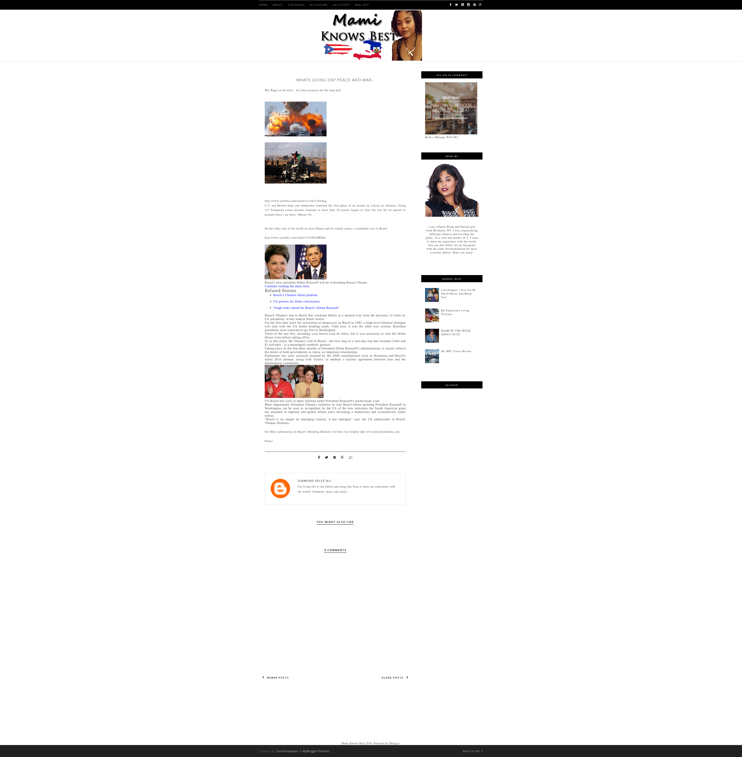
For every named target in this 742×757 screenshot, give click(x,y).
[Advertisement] (335, 714)
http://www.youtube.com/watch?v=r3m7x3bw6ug (296, 201)
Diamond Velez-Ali (315, 481)
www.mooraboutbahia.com (383, 431)
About (278, 4)
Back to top (472, 751)
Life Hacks (296, 4)
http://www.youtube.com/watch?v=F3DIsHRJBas (295, 237)
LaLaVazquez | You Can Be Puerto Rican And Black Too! (458, 293)
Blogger (394, 743)
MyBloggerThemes (316, 751)
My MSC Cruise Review (456, 351)
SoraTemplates (287, 751)
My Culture (319, 4)
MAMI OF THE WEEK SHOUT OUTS (456, 332)
